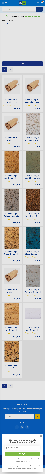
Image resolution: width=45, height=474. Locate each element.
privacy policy (19, 461)
